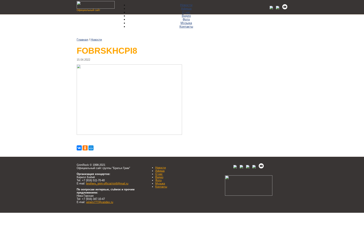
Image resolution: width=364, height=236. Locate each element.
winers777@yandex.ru (99, 202)
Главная (82, 39)
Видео (186, 16)
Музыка (186, 23)
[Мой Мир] (91, 147)
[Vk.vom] (270, 8)
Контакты (186, 26)
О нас (186, 12)
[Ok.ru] (276, 8)
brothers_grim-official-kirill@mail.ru (107, 183)
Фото (186, 19)
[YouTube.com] (283, 8)
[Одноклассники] (85, 147)
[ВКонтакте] (79, 147)
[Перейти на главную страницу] (96, 7)
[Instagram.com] (254, 167)
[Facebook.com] (241, 167)
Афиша (186, 8)
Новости (186, 5)
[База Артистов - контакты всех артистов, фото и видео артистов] (248, 194)
